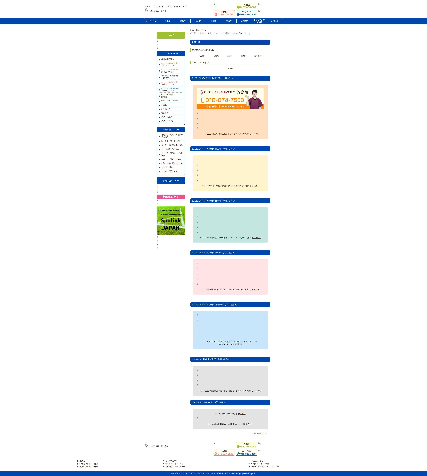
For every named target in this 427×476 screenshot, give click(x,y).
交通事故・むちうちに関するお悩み (172, 136)
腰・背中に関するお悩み (171, 141)
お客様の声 (165, 109)
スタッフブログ (167, 121)
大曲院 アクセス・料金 (174, 464)
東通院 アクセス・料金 (88, 467)
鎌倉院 (230, 68)
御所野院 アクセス (169, 90)
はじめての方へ (167, 59)
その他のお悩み (167, 167)
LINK (254, 474)
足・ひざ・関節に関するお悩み (172, 154)
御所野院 (244, 21)
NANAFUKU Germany (170, 101)
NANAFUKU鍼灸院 (259, 21)
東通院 (229, 21)
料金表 (167, 21)
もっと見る (254, 134)
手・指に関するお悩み (170, 149)
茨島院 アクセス (169, 64)
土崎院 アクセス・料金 (260, 464)
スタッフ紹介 (166, 117)
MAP (250, 424)
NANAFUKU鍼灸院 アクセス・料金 (265, 467)
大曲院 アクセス (169, 71)
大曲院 (198, 21)
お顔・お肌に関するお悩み (172, 163)
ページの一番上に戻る (259, 433)
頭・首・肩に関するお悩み (172, 145)
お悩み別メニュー (171, 181)
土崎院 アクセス (169, 77)
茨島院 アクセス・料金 (88, 464)
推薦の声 (164, 113)
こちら (242, 414)
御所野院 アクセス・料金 (175, 467)
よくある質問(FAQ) (169, 171)
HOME (171, 35)
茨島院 (183, 21)
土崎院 (213, 21)
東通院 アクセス (169, 83)
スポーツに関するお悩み (171, 159)
